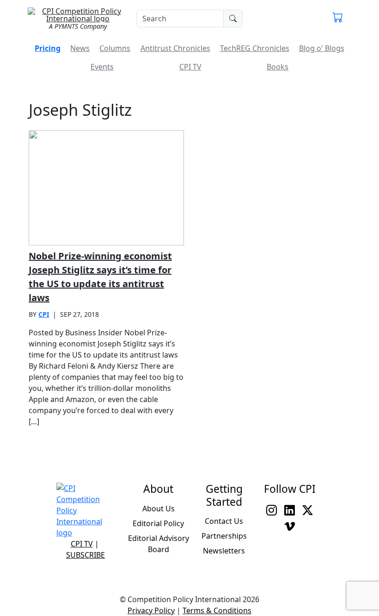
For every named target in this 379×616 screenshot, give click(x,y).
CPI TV (190, 67)
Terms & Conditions (217, 610)
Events (102, 67)
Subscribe (85, 555)
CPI (43, 314)
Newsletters (224, 551)
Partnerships (224, 536)
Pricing (48, 48)
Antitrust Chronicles (175, 48)
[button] (337, 18)
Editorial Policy (158, 523)
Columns (114, 48)
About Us (158, 508)
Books (277, 67)
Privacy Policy (151, 610)
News (80, 48)
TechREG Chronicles (254, 48)
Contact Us (224, 521)
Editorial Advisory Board (158, 543)
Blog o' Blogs (321, 48)
